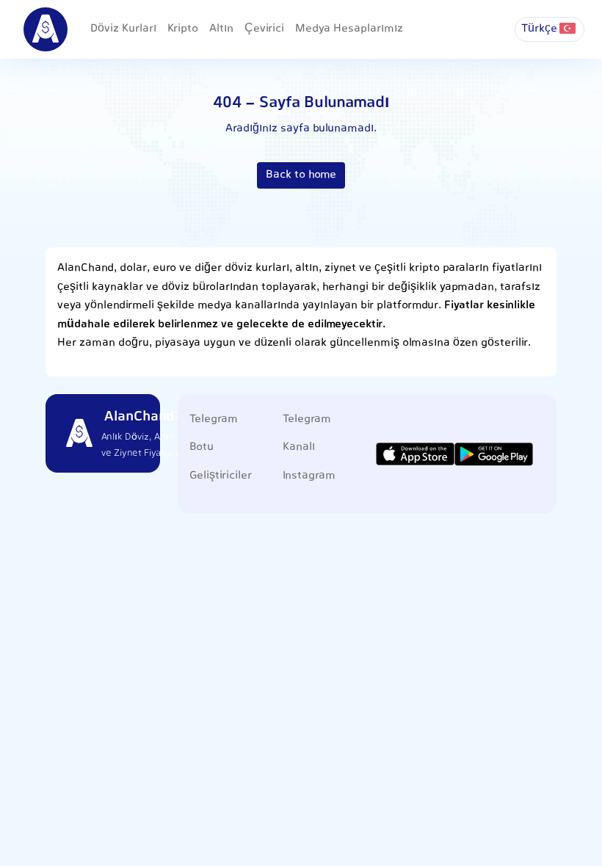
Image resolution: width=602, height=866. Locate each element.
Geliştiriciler (220, 476)
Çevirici (264, 29)
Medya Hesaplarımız (349, 29)
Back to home (301, 175)
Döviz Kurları (123, 29)
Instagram (309, 476)
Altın (221, 29)
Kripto (182, 29)
